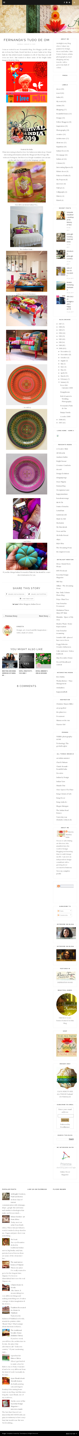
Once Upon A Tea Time (64, 790)
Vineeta (20, 626)
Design (59, 118)
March (63, 376)
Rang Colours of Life (64, 794)
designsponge (61, 478)
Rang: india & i (61, 802)
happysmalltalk (61, 692)
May (62, 370)
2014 (60, 333)
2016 (60, 327)
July (62, 364)
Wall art (59, 188)
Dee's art (14, 1239)
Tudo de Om (33, 572)
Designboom (65, 392)
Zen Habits (60, 677)
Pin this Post (28, 598)
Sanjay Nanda (65, 412)
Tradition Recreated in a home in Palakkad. (18, 1310)
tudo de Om (6, 55)
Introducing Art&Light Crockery (70, 255)
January (63, 382)
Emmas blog (60, 486)
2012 (60, 339)
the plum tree (61, 712)
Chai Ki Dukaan (61, 762)
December (64, 351)
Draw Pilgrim (61, 482)
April (62, 373)
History (59, 196)
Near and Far (61, 531)
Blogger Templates (7, 1433)
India (58, 97)
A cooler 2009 (65, 417)
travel (58, 93)
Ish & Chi (59, 502)
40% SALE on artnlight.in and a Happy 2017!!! (70, 303)
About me (59, 143)
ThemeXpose (23, 1433)
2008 (60, 420)
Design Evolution (62, 474)
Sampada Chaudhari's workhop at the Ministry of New (70, 218)
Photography (61, 130)
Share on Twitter (38, 594)
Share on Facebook (16, 594)
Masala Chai (60, 786)
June (62, 367)
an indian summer (63, 758)
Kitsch (58, 200)
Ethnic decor (61, 171)
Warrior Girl (60, 724)
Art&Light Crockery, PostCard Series (70, 238)
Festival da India (27, 149)
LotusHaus (60, 511)
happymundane (62, 494)
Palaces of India (62, 175)
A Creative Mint (62, 449)
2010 (60, 345)
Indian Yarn (60, 781)
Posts (61, 911)
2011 (60, 342)
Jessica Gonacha (62, 506)
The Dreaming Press (64, 548)
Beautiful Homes (62, 114)
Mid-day (59, 582)
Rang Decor (60, 798)
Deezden (59, 773)
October (64, 358)
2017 (60, 324)
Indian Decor (36, 604)
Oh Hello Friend (62, 535)
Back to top (71, 1433)
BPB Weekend (61, 571)
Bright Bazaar (61, 461)
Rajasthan (60, 147)
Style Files (60, 543)
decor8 (59, 469)
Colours (59, 163)
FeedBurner (65, 1127)
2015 (60, 330)
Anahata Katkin (62, 457)
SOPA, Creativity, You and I (25, 672)
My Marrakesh (61, 527)
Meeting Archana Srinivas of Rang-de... (9, 673)
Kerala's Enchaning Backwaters (70, 286)
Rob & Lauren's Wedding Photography (66, 399)
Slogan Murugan (62, 806)
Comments (63, 915)
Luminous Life (61, 515)
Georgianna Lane (62, 490)
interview (59, 184)
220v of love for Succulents (70, 272)
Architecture (61, 138)
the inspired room (63, 552)
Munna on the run (63, 720)
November (65, 355)
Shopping (59, 110)
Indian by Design (62, 777)
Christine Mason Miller (64, 704)
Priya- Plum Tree (62, 599)
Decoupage (60, 155)
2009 (60, 348)
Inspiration (60, 126)
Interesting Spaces (63, 167)
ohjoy (58, 539)
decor (58, 89)
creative (59, 134)
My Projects (60, 180)
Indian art (60, 159)
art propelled (61, 708)
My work (59, 101)
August (63, 361)
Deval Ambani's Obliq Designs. (42, 672)
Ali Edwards (60, 453)
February (64, 379)
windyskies (60, 688)
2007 (60, 423)
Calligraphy (60, 192)
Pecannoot (60, 716)
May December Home (64, 658)
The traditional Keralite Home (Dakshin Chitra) (17, 1333)
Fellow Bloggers (24, 604)
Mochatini (60, 523)
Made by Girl (61, 519)
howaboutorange (62, 498)
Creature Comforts (63, 465)
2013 (60, 336)
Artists (58, 106)
